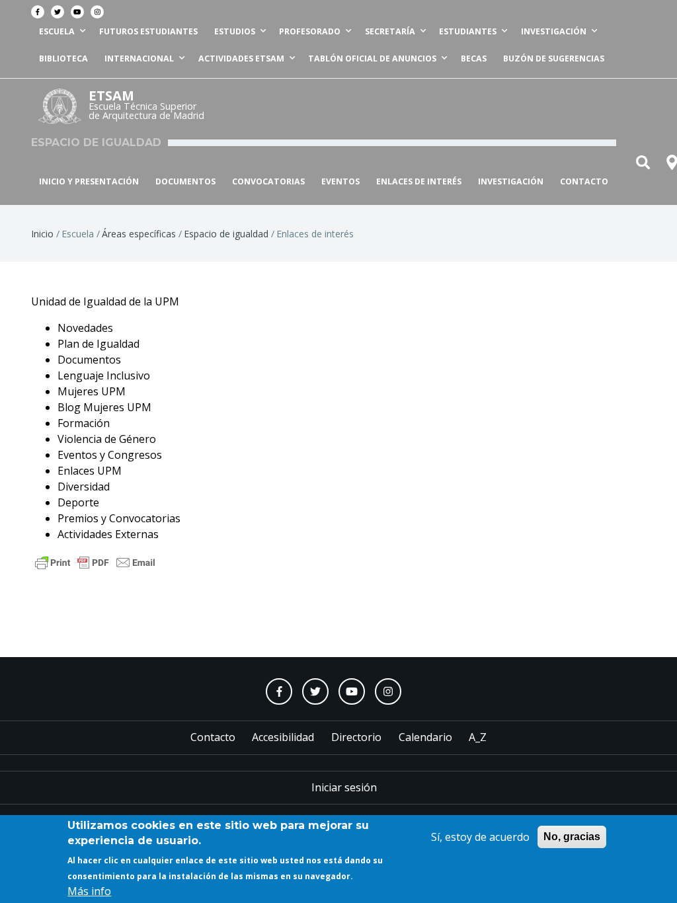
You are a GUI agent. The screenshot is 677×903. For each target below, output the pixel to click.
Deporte (78, 502)
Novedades (85, 328)
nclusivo (130, 375)
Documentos (185, 181)
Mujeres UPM (92, 391)
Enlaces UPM (90, 470)
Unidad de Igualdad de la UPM (105, 301)
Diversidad (84, 486)
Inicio (42, 233)
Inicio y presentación (89, 181)
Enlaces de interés (418, 181)
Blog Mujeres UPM (104, 407)
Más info (89, 891)
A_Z (478, 737)
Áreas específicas (139, 233)
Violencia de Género (107, 439)
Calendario (425, 737)
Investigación (510, 181)
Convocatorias (268, 181)
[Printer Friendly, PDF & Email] (95, 561)
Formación (84, 423)
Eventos (340, 181)
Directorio (356, 737)
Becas (474, 58)
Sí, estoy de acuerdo (480, 837)
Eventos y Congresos (110, 455)
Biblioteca (63, 58)
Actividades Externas (108, 534)
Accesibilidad (283, 737)
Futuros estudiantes (148, 31)
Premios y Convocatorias (119, 518)
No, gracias (571, 836)
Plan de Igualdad (98, 343)
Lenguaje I (84, 375)
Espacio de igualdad (226, 233)
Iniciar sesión (344, 787)
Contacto (584, 181)
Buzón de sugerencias (553, 58)
